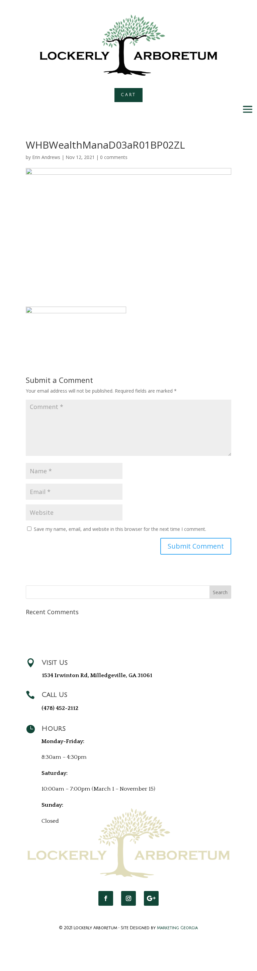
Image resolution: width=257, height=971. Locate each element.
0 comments (113, 157)
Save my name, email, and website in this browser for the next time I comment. (120, 529)
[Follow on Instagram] (128, 898)
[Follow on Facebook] (105, 898)
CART (128, 95)
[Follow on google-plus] (151, 898)
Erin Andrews (46, 157)
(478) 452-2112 (59, 708)
